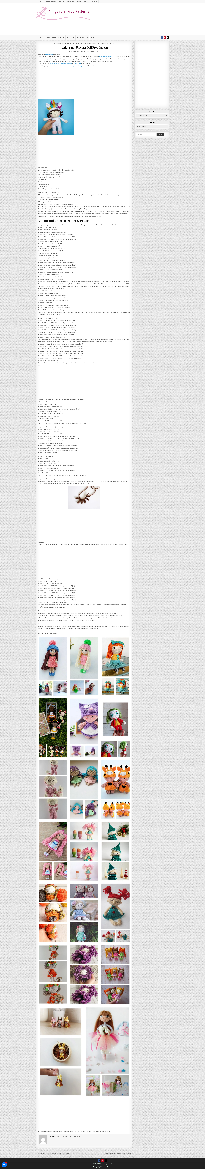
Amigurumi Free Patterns (79, 44)
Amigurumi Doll (66, 44)
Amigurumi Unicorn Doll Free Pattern (84, 47)
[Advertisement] (130, 19)
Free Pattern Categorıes (53, 1)
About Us (70, 1)
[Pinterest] (165, 37)
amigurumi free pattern (78, 66)
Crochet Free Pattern (107, 44)
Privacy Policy (82, 1)
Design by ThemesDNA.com (102, 1167)
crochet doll (96, 44)
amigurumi (58, 44)
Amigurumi (77, 63)
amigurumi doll (58, 1131)
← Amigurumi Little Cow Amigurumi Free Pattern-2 (53, 1153)
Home (39, 1)
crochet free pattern (103, 1131)
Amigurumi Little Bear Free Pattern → (119, 1153)
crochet (89, 44)
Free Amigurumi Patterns (77, 51)
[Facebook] (162, 37)
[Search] (168, 37)
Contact (94, 1)
